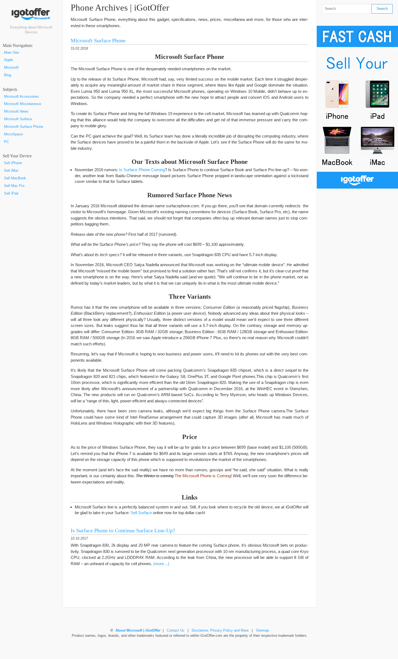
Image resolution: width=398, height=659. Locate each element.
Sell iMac (11, 171)
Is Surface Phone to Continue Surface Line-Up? (123, 530)
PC (6, 142)
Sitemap (262, 630)
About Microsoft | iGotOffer (138, 630)
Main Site (11, 53)
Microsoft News (16, 111)
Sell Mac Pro (14, 186)
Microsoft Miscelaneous (22, 104)
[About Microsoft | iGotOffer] (31, 16)
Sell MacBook (15, 178)
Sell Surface (141, 512)
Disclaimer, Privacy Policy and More (220, 630)
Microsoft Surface (18, 119)
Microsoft (11, 67)
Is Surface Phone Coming (142, 169)
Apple (8, 60)
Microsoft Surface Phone (23, 127)
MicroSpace (13, 134)
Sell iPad (11, 193)
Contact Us (175, 630)
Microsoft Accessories (21, 96)
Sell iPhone (13, 163)
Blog (7, 75)
